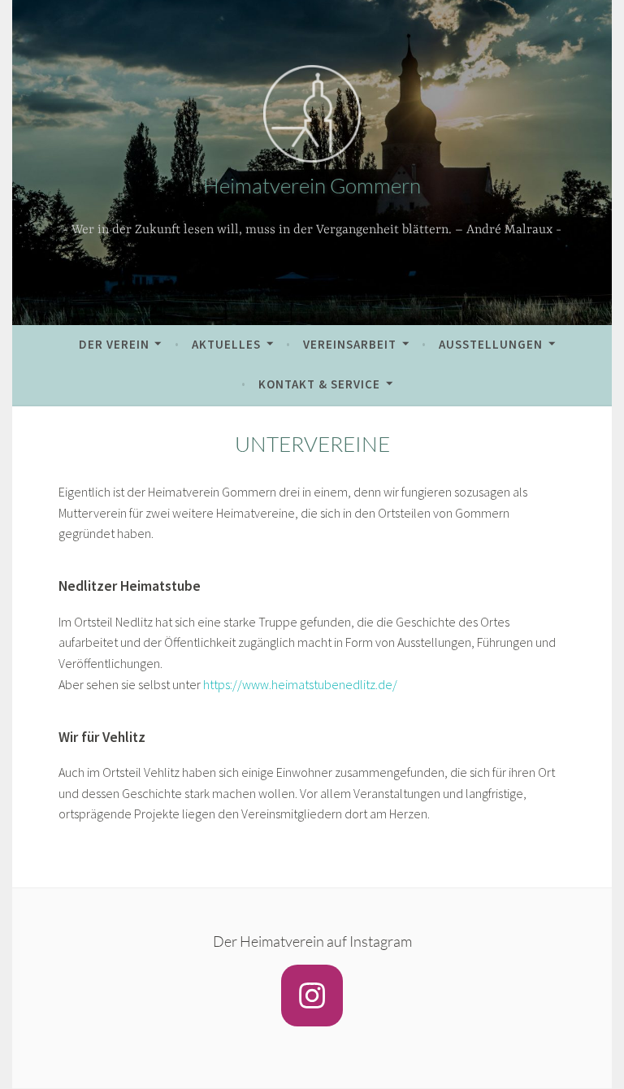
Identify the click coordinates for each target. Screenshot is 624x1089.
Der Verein (114, 344)
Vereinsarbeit (349, 344)
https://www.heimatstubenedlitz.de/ (300, 684)
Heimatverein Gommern (312, 185)
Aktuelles (226, 344)
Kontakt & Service (319, 384)
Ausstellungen (491, 344)
